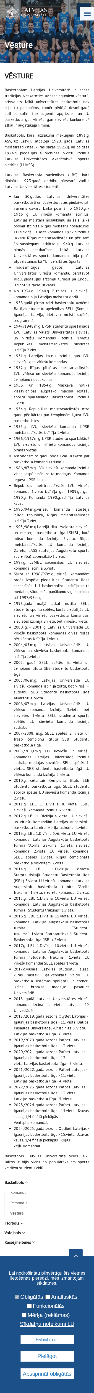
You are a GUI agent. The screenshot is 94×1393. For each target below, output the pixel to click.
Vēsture (17, 1213)
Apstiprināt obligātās (47, 1374)
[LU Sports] (24, 12)
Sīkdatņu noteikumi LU (47, 1324)
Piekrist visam (47, 1339)
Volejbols (13, 1232)
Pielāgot (47, 1356)
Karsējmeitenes (18, 1242)
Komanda (18, 1192)
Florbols (12, 1223)
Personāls (18, 1202)
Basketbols (14, 1182)
